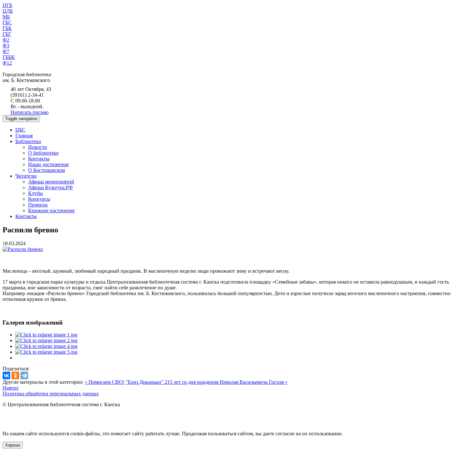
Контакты (39, 158)
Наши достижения (48, 164)
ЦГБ (7, 5)
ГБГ (7, 34)
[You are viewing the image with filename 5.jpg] (46, 352)
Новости (37, 147)
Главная (24, 135)
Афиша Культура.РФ (50, 187)
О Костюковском (46, 170)
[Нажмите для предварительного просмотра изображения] (23, 249)
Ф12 (7, 63)
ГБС (7, 22)
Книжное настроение (51, 210)
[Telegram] (24, 375)
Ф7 (6, 51)
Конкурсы (39, 199)
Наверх (11, 388)
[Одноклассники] (15, 375)
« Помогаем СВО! (104, 382)
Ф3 (6, 45)
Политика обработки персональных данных (51, 393)
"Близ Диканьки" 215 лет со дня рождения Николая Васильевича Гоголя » (206, 382)
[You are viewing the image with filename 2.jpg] (46, 340)
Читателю (26, 176)
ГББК (9, 57)
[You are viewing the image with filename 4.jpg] (46, 346)
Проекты (38, 204)
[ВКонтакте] (6, 375)
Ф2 (6, 40)
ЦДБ (8, 11)
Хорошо (12, 445)
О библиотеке (43, 153)
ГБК (7, 28)
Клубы (35, 193)
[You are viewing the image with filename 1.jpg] (46, 334)
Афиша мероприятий (51, 181)
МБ (6, 17)
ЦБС (20, 130)
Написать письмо (30, 112)
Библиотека (28, 141)
